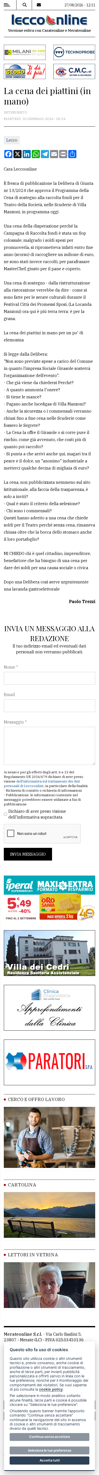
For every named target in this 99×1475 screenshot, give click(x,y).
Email (9, 694)
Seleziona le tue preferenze (49, 1450)
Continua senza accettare (49, 1437)
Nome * (11, 667)
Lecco (11, 140)
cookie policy (51, 1389)
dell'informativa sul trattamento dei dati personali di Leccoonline (42, 783)
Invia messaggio (28, 854)
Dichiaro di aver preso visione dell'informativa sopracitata (37, 814)
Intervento (15, 112)
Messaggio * (15, 722)
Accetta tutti (50, 1460)
